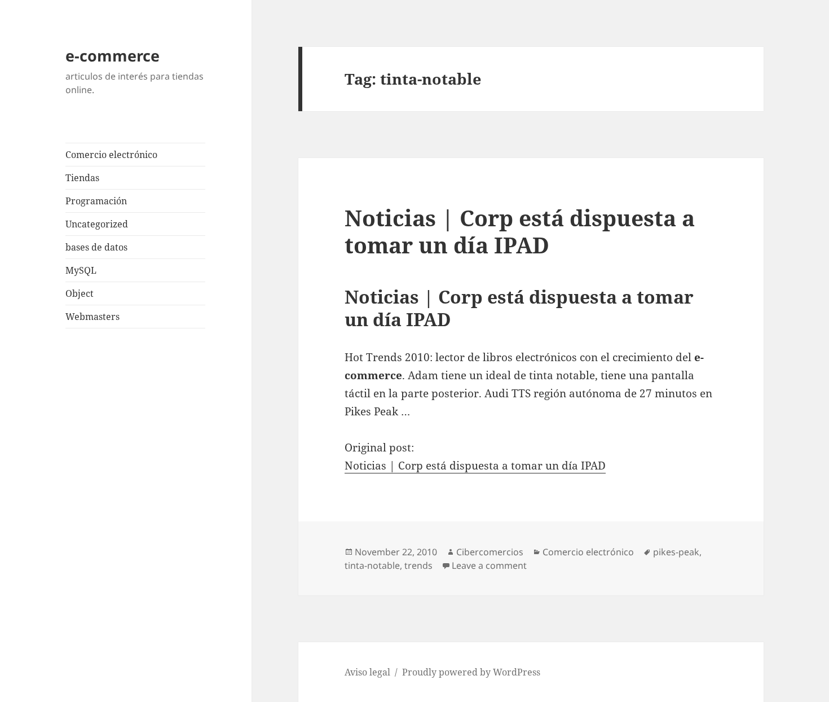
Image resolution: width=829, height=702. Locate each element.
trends (418, 565)
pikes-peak (676, 552)
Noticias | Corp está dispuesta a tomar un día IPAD (520, 231)
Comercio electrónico (111, 154)
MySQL (80, 270)
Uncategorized (96, 224)
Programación (96, 201)
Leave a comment (489, 565)
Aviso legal (367, 672)
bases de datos (96, 247)
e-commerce (112, 55)
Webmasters (92, 316)
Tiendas (82, 178)
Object (79, 293)
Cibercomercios (489, 552)
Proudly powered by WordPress (471, 672)
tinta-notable (372, 565)
